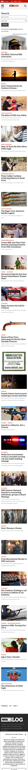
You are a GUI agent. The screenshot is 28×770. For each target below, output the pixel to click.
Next (15, 706)
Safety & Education (6, 113)
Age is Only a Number (10, 657)
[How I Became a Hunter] (14, 516)
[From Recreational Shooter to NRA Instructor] (14, 547)
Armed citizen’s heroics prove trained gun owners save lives (14, 394)
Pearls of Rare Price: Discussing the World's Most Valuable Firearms (13, 339)
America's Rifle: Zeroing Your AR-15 (13, 626)
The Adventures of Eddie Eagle (12, 687)
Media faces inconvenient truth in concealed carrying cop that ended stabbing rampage (13, 457)
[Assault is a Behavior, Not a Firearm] (14, 413)
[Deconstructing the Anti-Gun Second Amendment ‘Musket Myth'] (14, 262)
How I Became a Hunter (11, 528)
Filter (5, 25)
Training (3, 391)
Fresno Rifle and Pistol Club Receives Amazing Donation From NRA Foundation (13, 244)
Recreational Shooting (7, 173)
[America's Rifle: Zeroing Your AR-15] (14, 613)
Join (12, 1)
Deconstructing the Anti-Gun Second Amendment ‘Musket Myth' (14, 276)
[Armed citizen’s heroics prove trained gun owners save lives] (14, 381)
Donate (19, 1)
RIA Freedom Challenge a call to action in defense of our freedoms (14, 592)
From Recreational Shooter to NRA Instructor (14, 560)
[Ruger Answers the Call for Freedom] (14, 294)
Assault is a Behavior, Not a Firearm (13, 426)
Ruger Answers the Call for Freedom (12, 306)
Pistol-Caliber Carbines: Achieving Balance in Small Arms (13, 178)
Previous (5, 706)
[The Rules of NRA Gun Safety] (14, 103)
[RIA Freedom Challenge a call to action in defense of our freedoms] (14, 578)
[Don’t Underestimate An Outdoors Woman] (14, 74)
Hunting (3, 83)
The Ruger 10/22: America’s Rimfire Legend (12, 212)
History (3, 272)
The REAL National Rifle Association (11, 55)
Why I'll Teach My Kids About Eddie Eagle (14, 147)
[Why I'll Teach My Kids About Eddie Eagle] (14, 133)
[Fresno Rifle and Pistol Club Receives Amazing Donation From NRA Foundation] (14, 230)
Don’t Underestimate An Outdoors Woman (11, 87)
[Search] (25, 5)
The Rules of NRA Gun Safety (13, 115)
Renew (15, 1)
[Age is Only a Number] (14, 645)
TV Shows (3, 423)
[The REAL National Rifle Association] (14, 42)
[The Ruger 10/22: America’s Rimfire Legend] (14, 199)
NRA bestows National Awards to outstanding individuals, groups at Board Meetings (13, 493)
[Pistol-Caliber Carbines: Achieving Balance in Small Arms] (14, 164)
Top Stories (4, 52)
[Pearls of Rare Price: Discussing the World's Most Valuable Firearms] (14, 325)
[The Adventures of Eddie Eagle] (14, 674)
